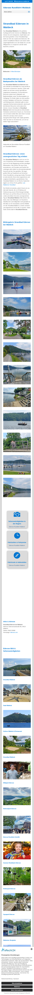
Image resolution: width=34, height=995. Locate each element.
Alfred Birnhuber (15, 71)
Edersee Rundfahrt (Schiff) (11, 837)
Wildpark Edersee (8, 783)
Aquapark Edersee (8, 914)
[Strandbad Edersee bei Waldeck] (17, 248)
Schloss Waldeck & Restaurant (12, 731)
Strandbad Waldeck (9, 679)
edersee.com (14, 632)
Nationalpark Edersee (9, 808)
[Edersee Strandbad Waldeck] (17, 67)
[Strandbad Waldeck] (17, 140)
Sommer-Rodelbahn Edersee (12, 863)
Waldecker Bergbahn (9, 940)
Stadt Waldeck (7, 705)
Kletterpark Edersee (9, 888)
